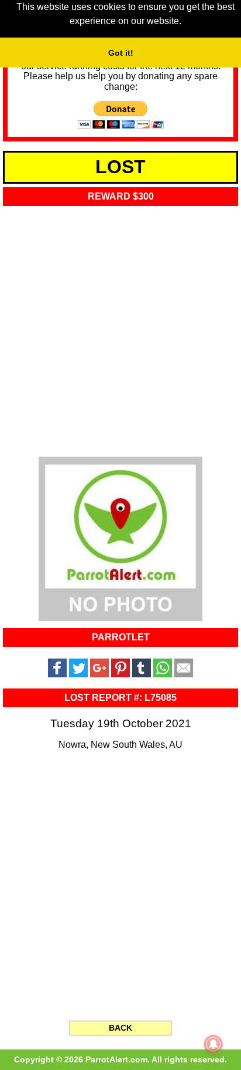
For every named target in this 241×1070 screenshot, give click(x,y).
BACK (120, 1027)
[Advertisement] (120, 327)
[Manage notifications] (213, 1044)
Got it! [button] (120, 53)
